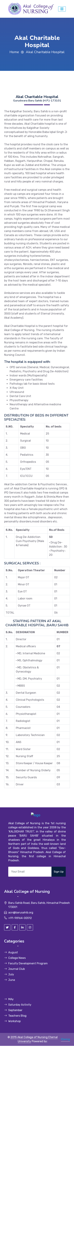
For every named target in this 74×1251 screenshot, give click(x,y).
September (15, 1010)
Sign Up (59, 872)
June (11, 980)
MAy (11, 999)
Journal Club (16, 969)
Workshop (14, 1021)
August (13, 952)
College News (17, 958)
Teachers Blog (17, 1015)
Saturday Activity (19, 1004)
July (11, 974)
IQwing (65, 1039)
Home (14, 52)
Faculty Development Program (28, 963)
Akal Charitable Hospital (45, 52)
